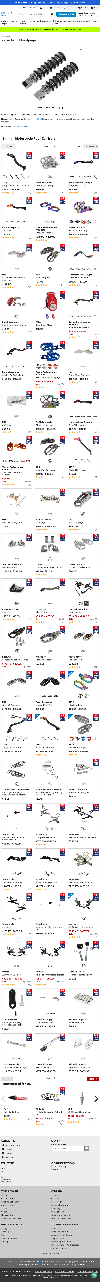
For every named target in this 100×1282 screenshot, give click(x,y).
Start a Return (8, 1205)
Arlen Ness (5, 36)
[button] (83, 8)
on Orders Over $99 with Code (50, 29)
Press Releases (58, 1201)
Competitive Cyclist (64, 1271)
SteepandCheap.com (88, 1271)
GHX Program (58, 1211)
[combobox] (91, 146)
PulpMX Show (57, 1238)
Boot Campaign (58, 1248)
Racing (4, 1241)
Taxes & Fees (89, 1261)
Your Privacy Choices (52, 1261)
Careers (55, 1198)
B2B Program (57, 1208)
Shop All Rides (78, 1264)
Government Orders (61, 1215)
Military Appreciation (61, 1241)
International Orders (11, 1218)
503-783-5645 (37, 119)
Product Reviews (9, 1238)
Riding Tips (6, 1228)
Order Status (7, 1198)
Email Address (58, 1144)
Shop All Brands (60, 1264)
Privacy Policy (27, 1261)
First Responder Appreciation (65, 1245)
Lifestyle (5, 1235)
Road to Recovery (59, 1231)
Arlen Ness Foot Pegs (20, 126)
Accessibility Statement (26, 1264)
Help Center (7, 1215)
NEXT (91, 1079)
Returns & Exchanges (11, 1201)
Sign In (4, 1195)
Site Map (46, 1264)
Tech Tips (6, 1231)
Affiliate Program (59, 1205)
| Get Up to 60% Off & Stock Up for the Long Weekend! (50, 2)
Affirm (4, 1208)
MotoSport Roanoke (61, 1218)
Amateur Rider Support (62, 1235)
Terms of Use (11, 1261)
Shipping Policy (72, 1261)
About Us (55, 1195)
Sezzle (4, 1211)
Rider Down (56, 1228)
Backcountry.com (43, 1271)
